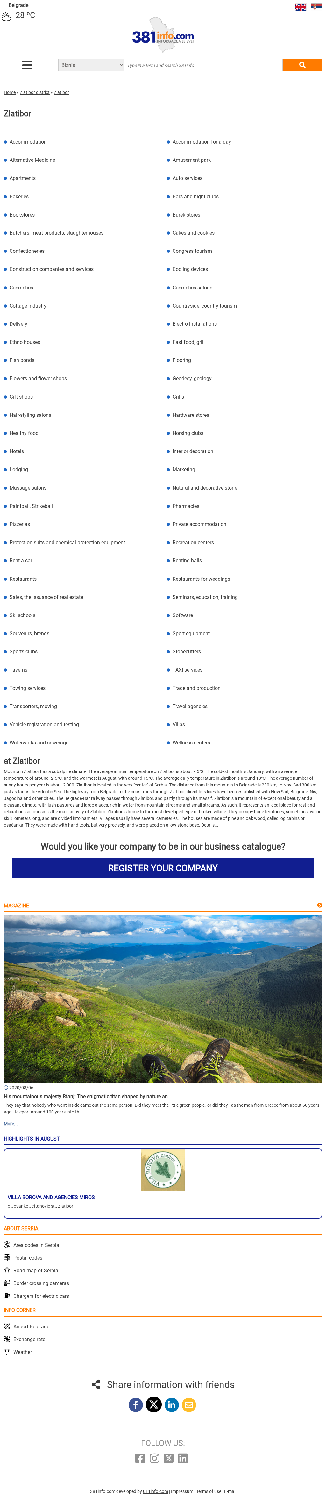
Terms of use (209, 1491)
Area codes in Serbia (36, 1245)
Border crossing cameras (41, 1283)
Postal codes (27, 1258)
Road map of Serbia (35, 1271)
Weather (22, 1352)
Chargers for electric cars (41, 1296)
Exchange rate (29, 1339)
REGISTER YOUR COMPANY (163, 868)
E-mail (230, 1491)
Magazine (16, 906)
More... (11, 1123)
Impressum (182, 1491)
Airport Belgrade (31, 1327)
